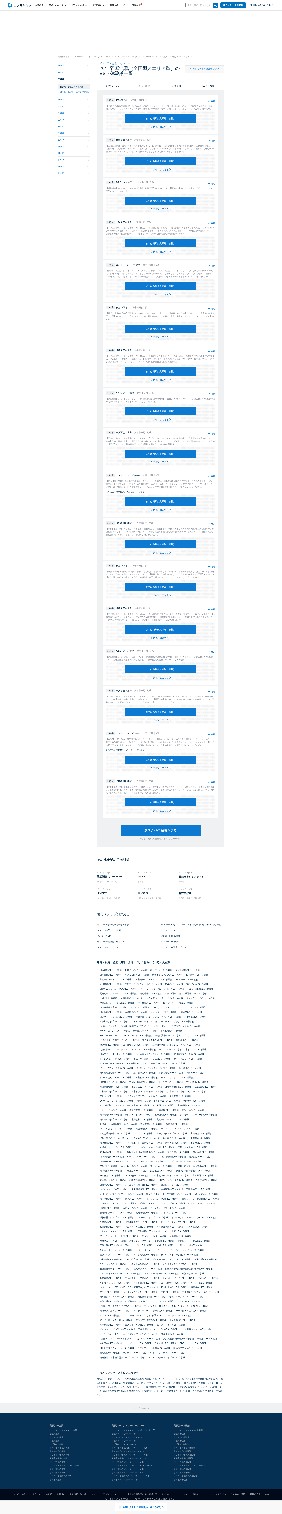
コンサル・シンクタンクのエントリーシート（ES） (134, 1430)
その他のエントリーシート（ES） (127, 1480)
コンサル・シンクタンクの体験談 (188, 1430)
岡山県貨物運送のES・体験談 (114, 1087)
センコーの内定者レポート (173, 947)
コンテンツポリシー (190, 1494)
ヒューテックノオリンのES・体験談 (178, 1222)
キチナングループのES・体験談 (172, 1133)
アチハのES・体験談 (110, 1292)
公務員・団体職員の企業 (60, 1476)
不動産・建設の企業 (58, 1458)
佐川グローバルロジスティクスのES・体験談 (121, 1194)
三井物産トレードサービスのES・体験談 (157, 1329)
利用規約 (60, 1494)
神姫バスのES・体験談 (197, 1082)
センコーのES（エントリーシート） (114, 930)
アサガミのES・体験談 (111, 1096)
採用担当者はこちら (259, 1494)
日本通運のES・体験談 (197, 975)
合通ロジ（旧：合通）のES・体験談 (193, 1171)
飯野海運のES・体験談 (180, 1096)
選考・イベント (56, 5)
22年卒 (61, 120)
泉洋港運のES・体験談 (111, 1199)
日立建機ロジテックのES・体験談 (141, 1222)
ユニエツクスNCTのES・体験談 (157, 1040)
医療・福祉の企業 (57, 1469)
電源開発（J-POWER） (111, 876)
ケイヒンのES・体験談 (189, 1301)
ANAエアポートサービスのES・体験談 (164, 998)
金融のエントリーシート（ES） (126, 1434)
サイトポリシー (169, 1494)
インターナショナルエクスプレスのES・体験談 (194, 1217)
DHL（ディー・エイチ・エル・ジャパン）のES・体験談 (179, 1007)
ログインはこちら (159, 126)
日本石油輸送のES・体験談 (174, 1283)
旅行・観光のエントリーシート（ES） (129, 1462)
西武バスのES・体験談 (195, 1035)
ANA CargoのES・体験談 (137, 975)
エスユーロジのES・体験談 (113, 1110)
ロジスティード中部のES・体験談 (154, 1348)
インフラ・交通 (108, 63)
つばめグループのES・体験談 (114, 1189)
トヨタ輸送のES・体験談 (145, 1254)
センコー (125, 63)
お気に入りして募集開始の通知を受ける (143, 1507)
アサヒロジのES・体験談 (162, 1301)
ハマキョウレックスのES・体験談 (177, 1077)
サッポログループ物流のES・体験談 (142, 1278)
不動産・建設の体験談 (183, 1458)
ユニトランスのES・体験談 (113, 1264)
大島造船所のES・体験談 (145, 1031)
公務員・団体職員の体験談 (185, 1476)
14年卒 (61, 173)
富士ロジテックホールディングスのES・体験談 (152, 1241)
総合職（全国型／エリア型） (72, 87)
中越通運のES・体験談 (172, 1189)
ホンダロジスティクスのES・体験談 (180, 1264)
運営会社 (36, 1494)
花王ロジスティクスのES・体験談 (162, 1199)
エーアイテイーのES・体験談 (171, 1325)
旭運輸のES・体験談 (110, 1045)
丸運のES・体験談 (176, 1091)
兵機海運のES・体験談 (147, 1129)
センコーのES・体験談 (187, 979)
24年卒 (61, 106)
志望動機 (176, 85)
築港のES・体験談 (134, 1199)
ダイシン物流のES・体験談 (176, 1231)
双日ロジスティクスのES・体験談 (116, 1212)
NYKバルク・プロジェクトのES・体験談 (119, 1040)
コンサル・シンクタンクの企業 (63, 1430)
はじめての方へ (20, 1494)
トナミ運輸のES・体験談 (171, 1073)
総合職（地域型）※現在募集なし (74, 92)
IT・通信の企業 (56, 1444)
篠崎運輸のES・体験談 (166, 1114)
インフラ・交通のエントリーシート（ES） (130, 1455)
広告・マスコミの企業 (59, 1448)
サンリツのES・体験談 (193, 1110)
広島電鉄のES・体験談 (206, 1087)
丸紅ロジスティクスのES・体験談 (173, 1119)
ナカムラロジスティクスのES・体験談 (118, 1203)
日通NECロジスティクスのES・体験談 (118, 989)
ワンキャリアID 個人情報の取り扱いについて (155, 1499)
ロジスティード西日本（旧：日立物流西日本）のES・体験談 (129, 1287)
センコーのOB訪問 (170, 941)
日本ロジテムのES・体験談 (113, 1082)
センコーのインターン (107, 947)
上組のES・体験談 (109, 998)
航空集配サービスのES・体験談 (115, 1269)
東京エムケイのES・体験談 (113, 1180)
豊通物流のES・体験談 (136, 1012)
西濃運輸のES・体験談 (171, 1031)
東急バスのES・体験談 (196, 1049)
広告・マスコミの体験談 (184, 1448)
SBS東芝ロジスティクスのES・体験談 (170, 1175)
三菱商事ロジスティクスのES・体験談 (154, 979)
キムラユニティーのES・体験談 (146, 1087)
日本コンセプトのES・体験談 (139, 1245)
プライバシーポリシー (112, 1494)
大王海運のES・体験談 (199, 1138)
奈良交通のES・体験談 (111, 1301)
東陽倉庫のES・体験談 (111, 1143)
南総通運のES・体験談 (204, 1152)
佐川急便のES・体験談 (111, 984)
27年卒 (61, 72)
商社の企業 (54, 1441)
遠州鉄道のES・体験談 (200, 1156)
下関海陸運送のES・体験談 (199, 1189)
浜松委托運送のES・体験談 (142, 1180)
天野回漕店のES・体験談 (206, 1194)
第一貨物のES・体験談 (161, 1166)
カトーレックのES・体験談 (134, 1166)
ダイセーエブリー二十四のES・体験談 (198, 1114)
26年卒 (61, 79)
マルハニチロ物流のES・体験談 (151, 1320)
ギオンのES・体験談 (208, 1278)
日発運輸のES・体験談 (168, 1110)
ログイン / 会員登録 (233, 5)
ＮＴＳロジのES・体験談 (145, 1283)
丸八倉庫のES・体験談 (197, 1227)
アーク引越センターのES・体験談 (116, 1320)
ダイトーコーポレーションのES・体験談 (171, 1259)
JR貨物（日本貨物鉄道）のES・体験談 (118, 1124)
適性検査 (136, 5)
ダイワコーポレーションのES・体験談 (179, 1254)
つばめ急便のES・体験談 (137, 1175)
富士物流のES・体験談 (111, 1325)
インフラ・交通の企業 (59, 1455)
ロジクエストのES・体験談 (138, 1114)
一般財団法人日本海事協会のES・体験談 (144, 1152)
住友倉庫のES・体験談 (149, 1003)
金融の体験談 (179, 1434)
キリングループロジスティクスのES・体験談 (163, 1063)
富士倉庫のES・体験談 (176, 1143)
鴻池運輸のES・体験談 (151, 993)
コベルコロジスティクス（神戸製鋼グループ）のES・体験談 (129, 1026)
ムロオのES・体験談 (143, 1133)
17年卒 (61, 153)
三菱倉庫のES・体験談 (147, 1077)
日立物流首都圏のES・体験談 (152, 1296)
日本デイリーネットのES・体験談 (116, 1054)
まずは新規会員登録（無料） (160, 118)
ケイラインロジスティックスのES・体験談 (145, 1096)
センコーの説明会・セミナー (111, 941)
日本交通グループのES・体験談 (178, 1003)
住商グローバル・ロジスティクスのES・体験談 (158, 1017)
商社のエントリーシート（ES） (126, 1441)
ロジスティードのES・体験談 (200, 998)
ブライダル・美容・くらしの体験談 (189, 1465)
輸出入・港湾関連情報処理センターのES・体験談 (189, 1269)
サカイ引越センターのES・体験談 (116, 1077)
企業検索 (39, 5)
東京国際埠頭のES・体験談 (144, 1189)
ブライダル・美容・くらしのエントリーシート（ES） (135, 1465)
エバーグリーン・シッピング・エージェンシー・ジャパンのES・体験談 (170, 1250)
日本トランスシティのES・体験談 (147, 1091)
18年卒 (61, 146)
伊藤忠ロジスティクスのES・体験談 (117, 1003)
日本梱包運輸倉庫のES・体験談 (115, 1073)
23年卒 (61, 113)
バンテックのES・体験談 (135, 1352)
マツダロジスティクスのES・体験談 (184, 1161)
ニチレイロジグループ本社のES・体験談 (155, 1147)
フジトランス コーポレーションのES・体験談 (162, 989)
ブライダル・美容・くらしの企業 (64, 1465)
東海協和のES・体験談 (142, 1119)
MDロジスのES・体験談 (170, 1049)
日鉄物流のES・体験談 (111, 1012)
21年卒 (61, 126)
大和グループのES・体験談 (191, 1245)
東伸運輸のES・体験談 (111, 1171)
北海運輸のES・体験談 (189, 1105)
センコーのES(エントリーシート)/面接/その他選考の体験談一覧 (191, 924)
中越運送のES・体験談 (136, 1171)
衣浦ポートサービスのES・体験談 (116, 1147)
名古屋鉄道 (185, 893)
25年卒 (61, 99)
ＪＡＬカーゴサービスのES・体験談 (161, 1273)
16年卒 (61, 160)
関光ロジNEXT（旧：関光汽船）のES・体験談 (168, 1194)
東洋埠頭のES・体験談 (193, 1273)
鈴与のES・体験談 (174, 984)
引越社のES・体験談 (110, 1208)
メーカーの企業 (56, 1437)
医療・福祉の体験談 (182, 1469)
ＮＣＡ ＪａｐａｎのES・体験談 (116, 1250)
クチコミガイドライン (215, 1494)
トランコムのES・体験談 (171, 1082)
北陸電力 (102, 893)
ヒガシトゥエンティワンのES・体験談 (145, 1161)
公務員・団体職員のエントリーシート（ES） (131, 1476)
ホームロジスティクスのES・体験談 (153, 1054)
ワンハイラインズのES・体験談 (153, 1217)
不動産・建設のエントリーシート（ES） (130, 1458)
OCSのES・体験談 (140, 1007)
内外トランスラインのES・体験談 (143, 1138)
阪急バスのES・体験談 (111, 1185)
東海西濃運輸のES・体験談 (168, 1035)
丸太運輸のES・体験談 (136, 1301)
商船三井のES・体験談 (161, 970)
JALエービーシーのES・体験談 (115, 1031)
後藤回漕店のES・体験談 (112, 1138)
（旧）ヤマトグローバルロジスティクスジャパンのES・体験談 (130, 1338)
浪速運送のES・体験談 (161, 1171)
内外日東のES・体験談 (111, 1343)
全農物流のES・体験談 (111, 1222)
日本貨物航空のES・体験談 (136, 1045)
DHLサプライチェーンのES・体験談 (117, 1348)
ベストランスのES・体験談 (201, 1203)
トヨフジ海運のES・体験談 (174, 1212)
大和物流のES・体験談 (132, 998)
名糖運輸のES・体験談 (111, 1227)
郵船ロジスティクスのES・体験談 (116, 979)
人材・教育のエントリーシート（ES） (129, 1451)
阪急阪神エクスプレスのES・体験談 (117, 1217)
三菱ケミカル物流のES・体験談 (144, 1264)
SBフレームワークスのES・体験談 (175, 1180)
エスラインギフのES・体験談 (139, 1325)
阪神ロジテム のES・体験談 (175, 1185)
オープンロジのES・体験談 (138, 1343)
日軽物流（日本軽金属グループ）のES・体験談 (122, 1357)
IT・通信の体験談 (181, 1444)
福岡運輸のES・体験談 (202, 1287)
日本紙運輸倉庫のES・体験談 (114, 1007)
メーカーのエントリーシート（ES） (128, 1437)
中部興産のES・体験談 (138, 1105)
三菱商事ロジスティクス (193, 876)
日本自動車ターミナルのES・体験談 (117, 1296)
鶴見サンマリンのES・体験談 (147, 1269)
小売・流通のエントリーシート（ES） (129, 1473)
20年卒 (61, 133)
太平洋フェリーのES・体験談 (188, 1059)
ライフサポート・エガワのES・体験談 (143, 1143)
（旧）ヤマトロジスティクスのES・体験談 (120, 1306)
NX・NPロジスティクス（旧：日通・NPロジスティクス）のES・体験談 (157, 1315)
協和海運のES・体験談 (177, 1124)
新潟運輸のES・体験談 (180, 1236)
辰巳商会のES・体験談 (174, 1138)
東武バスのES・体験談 (197, 984)
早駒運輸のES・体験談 (149, 1231)
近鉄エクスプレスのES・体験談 (167, 975)
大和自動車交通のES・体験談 (114, 1091)
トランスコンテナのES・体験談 (115, 1059)
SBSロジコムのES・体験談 (193, 1343)
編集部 (49, 1494)
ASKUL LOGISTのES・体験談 (141, 1156)
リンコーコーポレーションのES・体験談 (119, 1063)
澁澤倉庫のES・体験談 (172, 1334)
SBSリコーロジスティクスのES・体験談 (156, 1068)
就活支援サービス (118, 5)
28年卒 (61, 66)
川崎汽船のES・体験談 (136, 970)
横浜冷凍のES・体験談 (191, 1012)
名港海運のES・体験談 (194, 1101)
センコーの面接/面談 (170, 936)
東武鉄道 (143, 893)
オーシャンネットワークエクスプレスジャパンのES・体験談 (129, 1334)
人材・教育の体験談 (182, 1451)
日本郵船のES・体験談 (111, 970)
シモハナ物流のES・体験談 (172, 1156)
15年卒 (61, 166)
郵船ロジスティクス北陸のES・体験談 (200, 1199)
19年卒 (61, 140)
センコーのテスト (169, 930)
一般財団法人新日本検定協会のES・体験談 (196, 1166)
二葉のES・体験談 (109, 1166)
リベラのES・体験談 (110, 1315)
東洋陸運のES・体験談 (111, 1114)
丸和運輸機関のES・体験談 (178, 1087)
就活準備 (97, 5)
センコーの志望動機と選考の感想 (113, 924)
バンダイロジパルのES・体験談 (115, 1283)
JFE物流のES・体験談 (110, 1175)
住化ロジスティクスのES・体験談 (194, 1241)
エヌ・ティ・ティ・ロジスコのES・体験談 (120, 1273)
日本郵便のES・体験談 (111, 975)
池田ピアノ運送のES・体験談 (139, 1227)
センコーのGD (104, 936)
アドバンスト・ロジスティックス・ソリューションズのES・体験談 (176, 1306)
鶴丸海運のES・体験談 (151, 1124)
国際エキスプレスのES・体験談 (115, 1254)
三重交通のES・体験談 (111, 1245)
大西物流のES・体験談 (201, 1133)
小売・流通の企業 (57, 1473)
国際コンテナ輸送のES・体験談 (193, 1147)
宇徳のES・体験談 (170, 1292)
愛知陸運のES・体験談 (178, 1152)
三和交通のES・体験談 (206, 1259)
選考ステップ (113, 85)
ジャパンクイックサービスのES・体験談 (119, 1236)
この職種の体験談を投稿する (204, 69)
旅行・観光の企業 (57, 1462)
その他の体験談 (180, 1480)
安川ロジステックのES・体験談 (189, 1054)
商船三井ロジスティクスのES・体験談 (143, 984)
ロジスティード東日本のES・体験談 (167, 1208)
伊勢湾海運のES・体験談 (141, 1110)
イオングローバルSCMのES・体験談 (117, 1329)
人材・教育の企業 (57, 1451)
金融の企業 (54, 1434)
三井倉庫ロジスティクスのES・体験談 (200, 1292)
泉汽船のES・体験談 (110, 1352)
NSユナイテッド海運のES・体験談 (116, 1068)
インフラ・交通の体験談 (184, 1455)
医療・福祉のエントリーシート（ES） (129, 1469)
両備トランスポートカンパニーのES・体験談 (158, 1101)
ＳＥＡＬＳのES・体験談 (135, 1208)
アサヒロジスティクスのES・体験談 (117, 1231)
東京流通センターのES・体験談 (178, 1338)
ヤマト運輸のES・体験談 (188, 970)
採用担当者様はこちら (262, 5)
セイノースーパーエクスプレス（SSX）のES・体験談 (126, 1035)
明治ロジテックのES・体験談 (187, 1348)
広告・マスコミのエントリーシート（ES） (130, 1448)
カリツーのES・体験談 (201, 1283)
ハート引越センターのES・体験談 (196, 1329)
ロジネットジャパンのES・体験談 (116, 1017)
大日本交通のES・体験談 (137, 1259)
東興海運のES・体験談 (147, 1212)
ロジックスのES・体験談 (112, 1161)
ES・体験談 (78, 5)
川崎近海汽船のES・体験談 (182, 1320)
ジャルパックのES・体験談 (163, 1012)
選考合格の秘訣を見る (160, 830)
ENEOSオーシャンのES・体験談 (179, 1278)
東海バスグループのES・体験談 (115, 1310)
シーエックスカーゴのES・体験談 (141, 1185)
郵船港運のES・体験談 (187, 1040)
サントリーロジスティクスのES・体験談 (180, 1026)
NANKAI (143, 876)
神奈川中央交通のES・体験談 (114, 1021)
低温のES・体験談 (165, 1245)
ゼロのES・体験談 (197, 1091)
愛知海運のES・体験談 (203, 1175)
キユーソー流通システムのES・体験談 (151, 1059)
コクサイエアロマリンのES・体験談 (140, 1292)
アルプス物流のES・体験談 (200, 989)
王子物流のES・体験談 (195, 1017)
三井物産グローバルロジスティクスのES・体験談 (176, 1045)
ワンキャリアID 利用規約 (117, 1499)
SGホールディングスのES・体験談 (116, 1101)
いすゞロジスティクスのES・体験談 (167, 1352)
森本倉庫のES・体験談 (111, 1278)
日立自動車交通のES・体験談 (114, 1119)
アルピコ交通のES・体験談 (170, 1227)
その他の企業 (55, 1480)
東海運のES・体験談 (207, 1338)
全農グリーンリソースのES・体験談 (186, 1296)
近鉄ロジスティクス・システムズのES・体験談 (162, 1203)
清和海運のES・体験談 (111, 1259)
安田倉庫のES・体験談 (111, 1152)
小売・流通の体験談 (182, 1473)
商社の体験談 (179, 1441)
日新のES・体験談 (195, 1073)
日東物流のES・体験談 (166, 1343)
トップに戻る (140, 1408)
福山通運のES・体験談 (190, 1068)
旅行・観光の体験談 (182, 1462)
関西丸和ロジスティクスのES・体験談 (118, 993)
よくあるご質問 (238, 1494)
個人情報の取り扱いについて (83, 1494)
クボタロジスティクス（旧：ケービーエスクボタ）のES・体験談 (162, 1021)
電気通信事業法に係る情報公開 (142, 1494)
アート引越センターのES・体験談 (116, 1129)
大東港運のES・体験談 (207, 1180)
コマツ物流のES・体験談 (112, 1156)
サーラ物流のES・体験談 (112, 1105)
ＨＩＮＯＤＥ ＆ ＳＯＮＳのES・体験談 (180, 1129)
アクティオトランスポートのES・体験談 (152, 1310)
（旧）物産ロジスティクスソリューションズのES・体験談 (128, 1049)
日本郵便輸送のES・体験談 (174, 1287)
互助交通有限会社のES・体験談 (115, 1133)
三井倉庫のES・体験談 (144, 1073)
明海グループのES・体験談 (113, 1241)
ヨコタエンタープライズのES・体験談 (166, 1357)
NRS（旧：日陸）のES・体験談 (191, 1310)
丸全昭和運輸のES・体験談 (142, 1082)
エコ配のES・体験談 (200, 1143)
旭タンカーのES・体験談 (154, 1236)
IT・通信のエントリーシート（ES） (127, 1444)
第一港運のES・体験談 (163, 1105)
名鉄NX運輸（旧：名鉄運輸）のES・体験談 (186, 993)
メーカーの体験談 (181, 1437)
